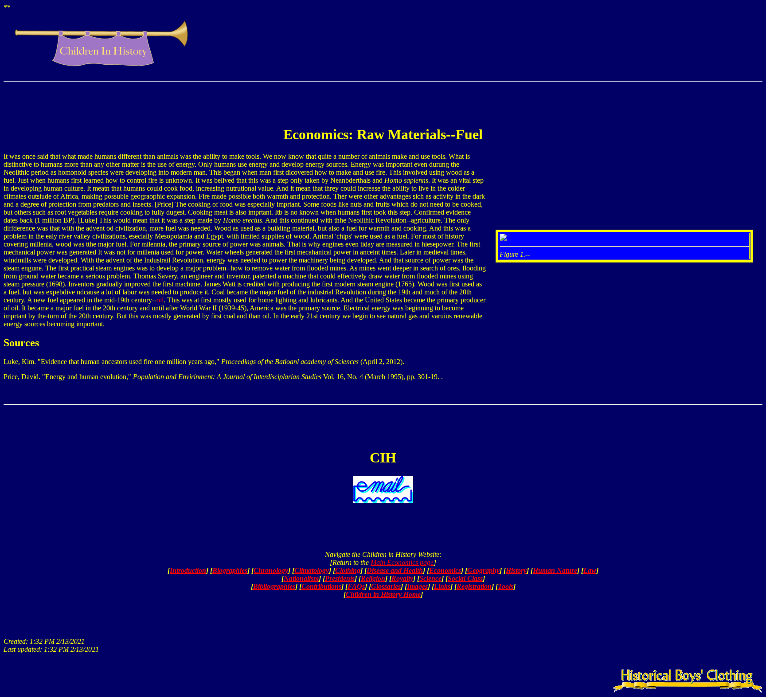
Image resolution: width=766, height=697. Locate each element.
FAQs (356, 586)
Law (589, 570)
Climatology (311, 570)
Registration (474, 586)
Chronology (271, 570)
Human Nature (555, 570)
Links (442, 586)
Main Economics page (402, 562)
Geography (483, 570)
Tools (505, 586)
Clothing (347, 570)
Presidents (340, 578)
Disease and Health (395, 570)
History (516, 570)
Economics (445, 570)
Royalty (402, 578)
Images (417, 586)
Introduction (188, 570)
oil (160, 300)
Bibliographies (274, 586)
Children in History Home (383, 594)
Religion (373, 578)
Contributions (321, 586)
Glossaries (386, 586)
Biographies (229, 570)
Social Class (465, 578)
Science (430, 578)
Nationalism (301, 578)
